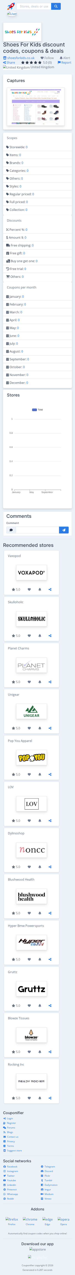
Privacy (11, 1141)
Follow (49, 58)
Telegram (50, 1166)
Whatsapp (12, 1194)
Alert (66, 58)
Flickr (47, 1175)
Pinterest (12, 1189)
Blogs (10, 1132)
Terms (10, 1146)
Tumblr (48, 1180)
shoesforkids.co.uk (20, 58)
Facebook (12, 1166)
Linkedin (11, 1185)
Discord (49, 1171)
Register (11, 1123)
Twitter (11, 1175)
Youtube (11, 1180)
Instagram (12, 1171)
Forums (11, 1127)
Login (10, 1118)
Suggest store (14, 1150)
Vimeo (48, 1198)
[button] (11, 13)
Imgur (48, 1189)
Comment (12, 522)
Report (66, 62)
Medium (49, 1194)
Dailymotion (51, 1185)
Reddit (10, 1198)
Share (10, 62)
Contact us (12, 1136)
